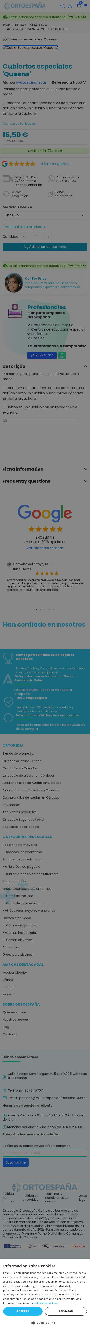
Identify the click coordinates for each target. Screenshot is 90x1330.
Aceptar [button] (23, 1311)
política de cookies (45, 1303)
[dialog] (45, 1294)
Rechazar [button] (66, 1311)
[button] (45, 1322)
